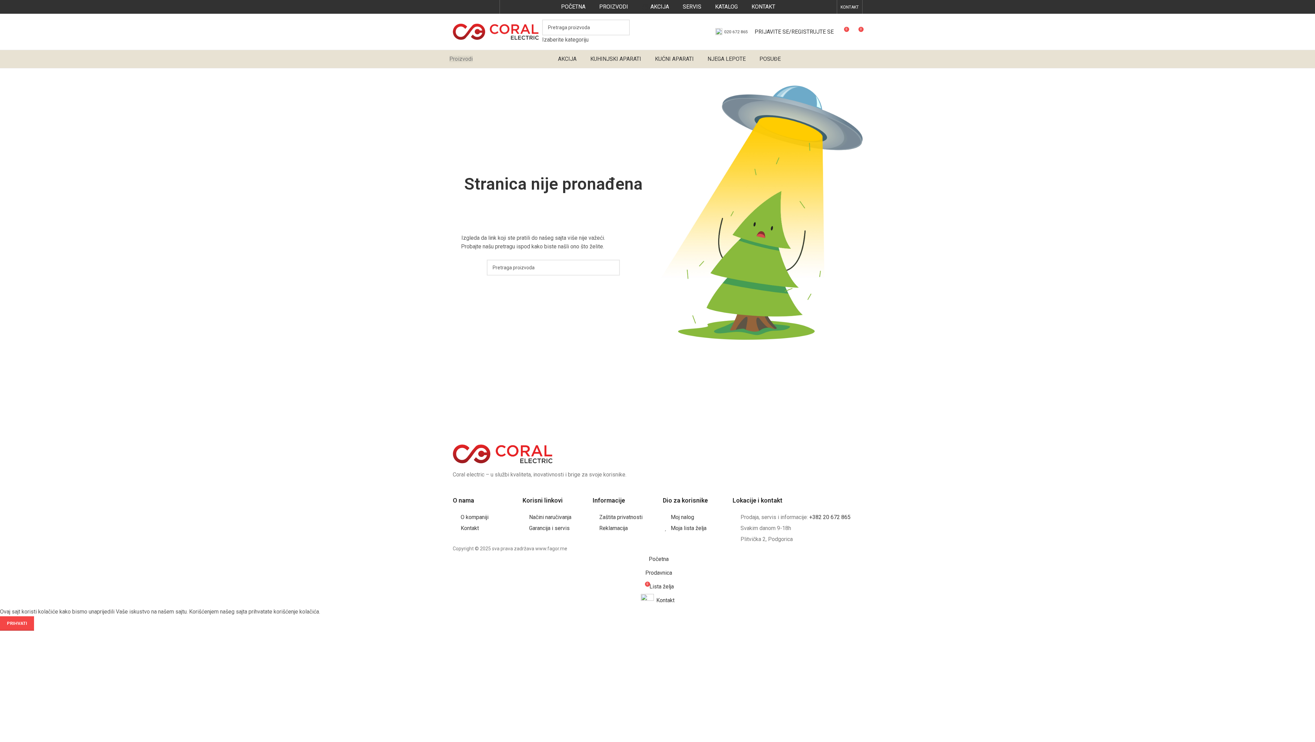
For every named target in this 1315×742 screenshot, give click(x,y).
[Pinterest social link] (483, 7)
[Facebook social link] (457, 7)
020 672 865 (736, 31)
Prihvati (17, 623)
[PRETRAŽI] (622, 32)
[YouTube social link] (474, 7)
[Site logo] (496, 31)
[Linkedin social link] (491, 7)
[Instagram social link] (465, 7)
